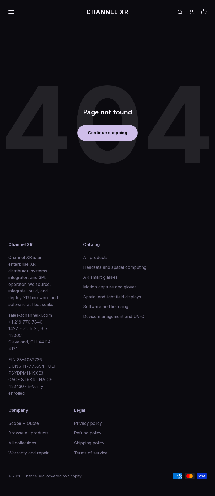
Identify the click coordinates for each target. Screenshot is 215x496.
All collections (22, 442)
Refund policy (87, 433)
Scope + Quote (23, 423)
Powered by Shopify (64, 476)
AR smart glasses (100, 277)
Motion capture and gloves (110, 286)
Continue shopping (107, 132)
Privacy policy (88, 423)
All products (95, 257)
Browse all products (28, 433)
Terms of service (91, 452)
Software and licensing (105, 306)
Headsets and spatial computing (114, 267)
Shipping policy (89, 442)
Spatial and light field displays (112, 296)
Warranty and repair (28, 452)
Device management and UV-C (113, 316)
